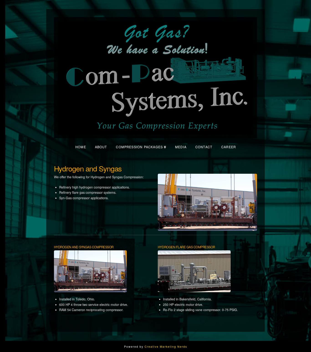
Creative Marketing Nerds (166, 346)
